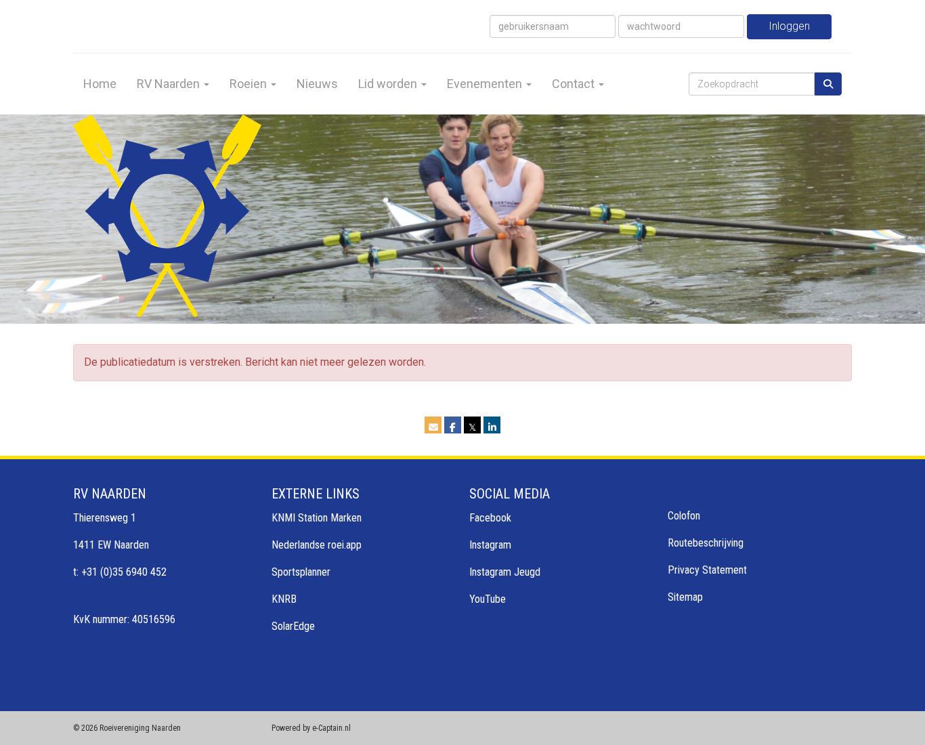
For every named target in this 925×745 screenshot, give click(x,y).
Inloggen (789, 26)
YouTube (487, 599)
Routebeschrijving (706, 542)
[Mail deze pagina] (433, 427)
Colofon (684, 515)
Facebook (490, 517)
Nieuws (317, 84)
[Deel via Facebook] (452, 427)
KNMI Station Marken (317, 517)
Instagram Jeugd (504, 572)
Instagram (490, 544)
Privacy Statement (707, 569)
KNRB (284, 599)
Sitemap (685, 597)
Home (99, 84)
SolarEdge (293, 626)
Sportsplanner (301, 572)
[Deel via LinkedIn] (492, 427)
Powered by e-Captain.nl (311, 728)
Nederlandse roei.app (317, 544)
